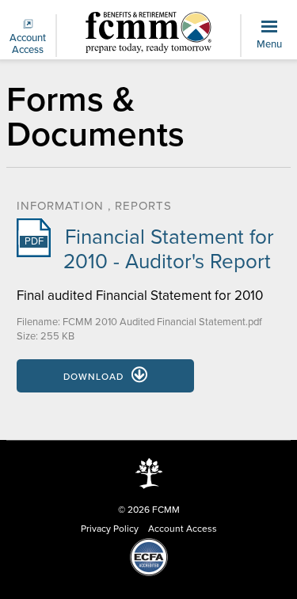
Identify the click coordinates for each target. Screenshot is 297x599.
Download (93, 376)
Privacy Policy (110, 528)
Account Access (28, 44)
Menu (269, 44)
